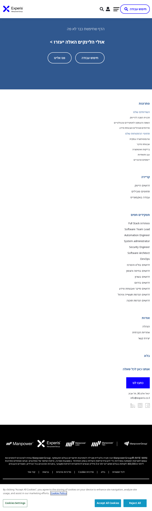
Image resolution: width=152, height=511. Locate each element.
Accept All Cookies (108, 503)
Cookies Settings (15, 503)
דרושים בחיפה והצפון (138, 270)
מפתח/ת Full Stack (139, 223)
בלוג (147, 356)
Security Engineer (139, 247)
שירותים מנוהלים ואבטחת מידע (134, 127)
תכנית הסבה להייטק (140, 117)
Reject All (135, 503)
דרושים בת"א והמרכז (138, 265)
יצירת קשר (144, 338)
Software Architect (139, 253)
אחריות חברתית (141, 332)
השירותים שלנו (141, 112)
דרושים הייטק (142, 185)
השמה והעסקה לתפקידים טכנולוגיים (132, 122)
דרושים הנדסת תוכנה (138, 300)
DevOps (145, 259)
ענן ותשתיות (144, 154)
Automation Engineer (137, 235)
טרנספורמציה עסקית (140, 139)
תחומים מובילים (140, 191)
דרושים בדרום (142, 282)
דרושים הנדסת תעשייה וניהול (134, 294)
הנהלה (146, 326)
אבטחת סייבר (143, 144)
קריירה (145, 177)
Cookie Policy (59, 493)
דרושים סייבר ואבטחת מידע (134, 288)
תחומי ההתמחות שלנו (137, 133)
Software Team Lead (137, 229)
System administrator (137, 241)
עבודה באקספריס (140, 197)
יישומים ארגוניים (142, 159)
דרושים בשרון (142, 276)
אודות (146, 318)
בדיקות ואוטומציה (141, 149)
